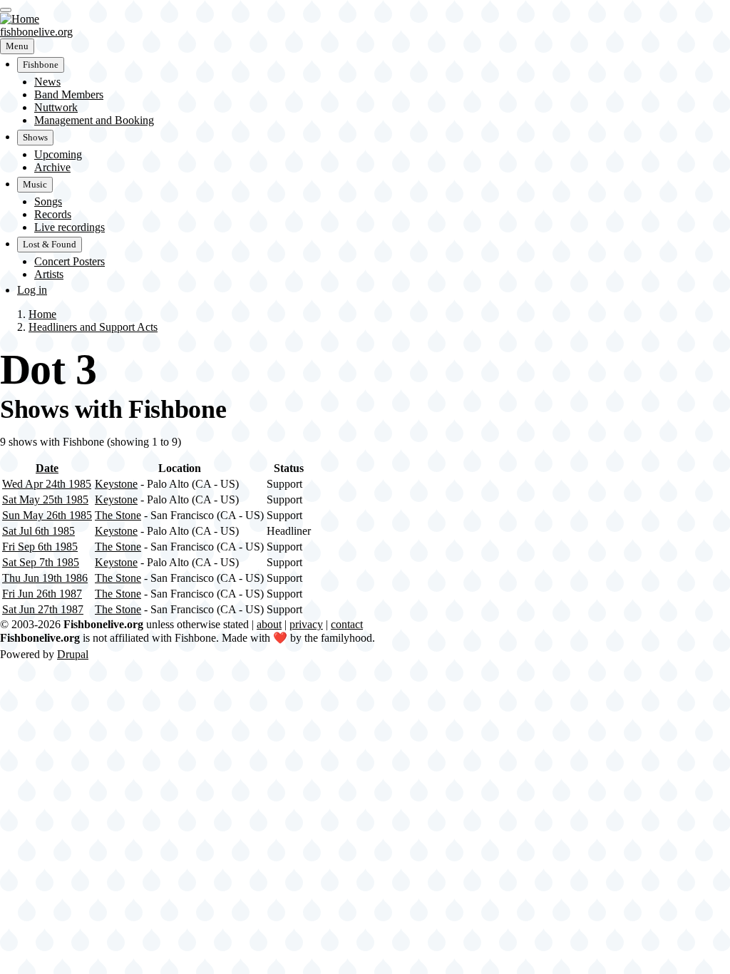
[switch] (5, 10)
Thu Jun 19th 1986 (45, 578)
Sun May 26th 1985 (47, 515)
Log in (32, 290)
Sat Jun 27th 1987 (42, 609)
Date (47, 468)
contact (347, 624)
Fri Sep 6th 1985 (40, 546)
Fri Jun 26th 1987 (42, 594)
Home (42, 314)
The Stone (118, 515)
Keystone (116, 484)
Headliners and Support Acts (93, 327)
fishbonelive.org (36, 32)
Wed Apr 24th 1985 (46, 484)
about (269, 624)
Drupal (72, 654)
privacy (306, 624)
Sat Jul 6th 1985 (38, 531)
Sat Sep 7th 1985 (40, 562)
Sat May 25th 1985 (45, 499)
